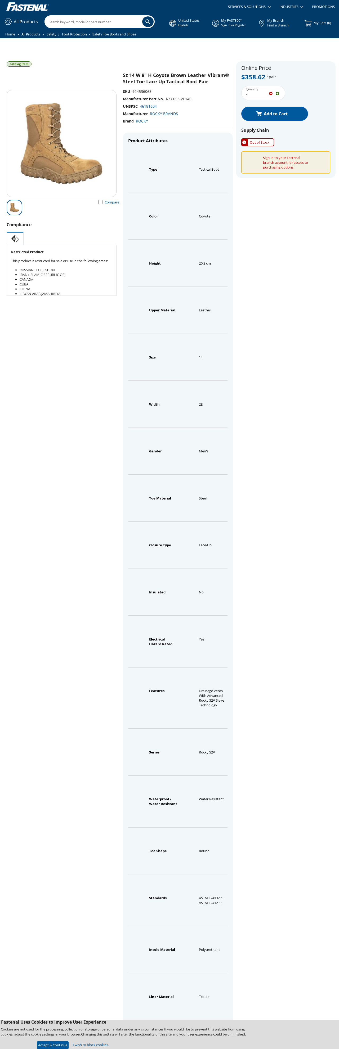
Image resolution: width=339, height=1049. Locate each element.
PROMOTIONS (323, 6)
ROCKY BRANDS (164, 113)
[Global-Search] (148, 21)
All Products (30, 34)
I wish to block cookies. (91, 1044)
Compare (112, 202)
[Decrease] (270, 93)
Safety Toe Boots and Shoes (114, 34)
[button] (249, 7)
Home (10, 34)
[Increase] (277, 93)
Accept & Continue (52, 1045)
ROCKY (142, 121)
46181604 (148, 106)
